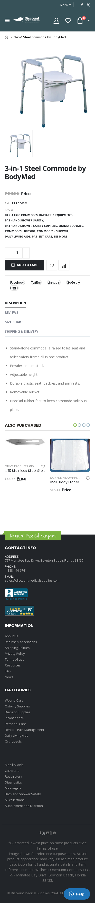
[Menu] (7, 20)
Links (64, 4)
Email (14, 288)
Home (7, 37)
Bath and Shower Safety (23, 794)
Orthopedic (13, 741)
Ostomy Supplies (17, 706)
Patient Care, (43, 236)
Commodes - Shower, (53, 231)
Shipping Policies (17, 647)
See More (60, 236)
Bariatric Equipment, (56, 215)
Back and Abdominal (63, 477)
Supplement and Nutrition (24, 806)
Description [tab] (15, 303)
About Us (11, 636)
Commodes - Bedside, (21, 231)
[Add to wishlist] (51, 265)
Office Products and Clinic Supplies (30, 466)
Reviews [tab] (11, 312)
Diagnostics (13, 782)
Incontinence (14, 718)
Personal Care (15, 724)
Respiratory (13, 776)
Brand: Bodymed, (71, 226)
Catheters (12, 770)
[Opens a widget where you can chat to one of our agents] (76, 894)
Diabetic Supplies (17, 712)
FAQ (8, 671)
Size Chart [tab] (14, 322)
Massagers (13, 788)
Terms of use (14, 659)
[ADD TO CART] (37, 446)
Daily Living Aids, (18, 236)
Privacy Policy (15, 653)
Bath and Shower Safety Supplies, (31, 226)
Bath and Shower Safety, (25, 220)
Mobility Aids (14, 765)
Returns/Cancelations (21, 642)
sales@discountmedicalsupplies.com (32, 580)
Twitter (36, 282)
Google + (73, 282)
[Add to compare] (63, 265)
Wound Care (14, 700)
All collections (15, 800)
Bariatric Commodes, (22, 215)
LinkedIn (54, 282)
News (9, 677)
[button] (75, 425)
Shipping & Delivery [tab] (21, 331)
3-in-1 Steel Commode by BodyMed (45, 172)
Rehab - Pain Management (24, 729)
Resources (13, 665)
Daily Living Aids (16, 735)
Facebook (17, 282)
